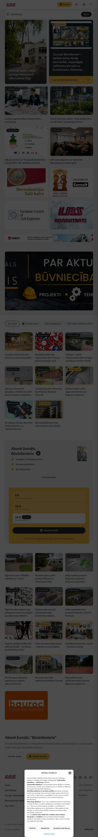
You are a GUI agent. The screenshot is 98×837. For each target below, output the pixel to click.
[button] (70, 773)
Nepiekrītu (45, 828)
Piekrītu (32, 828)
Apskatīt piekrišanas (61, 828)
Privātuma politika (49, 834)
